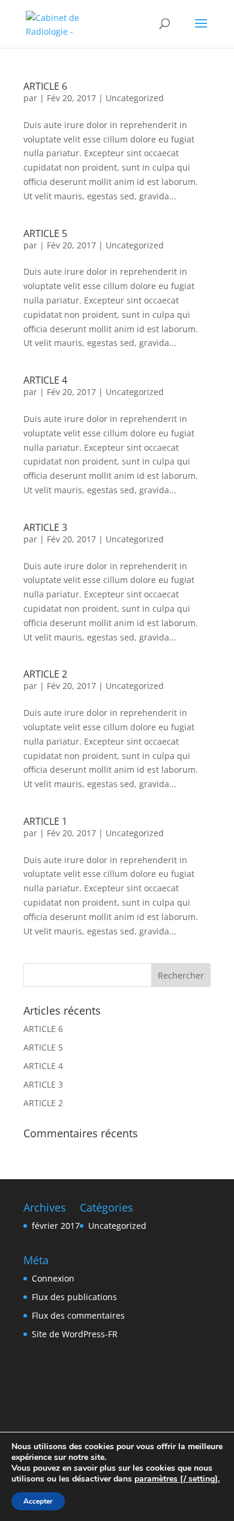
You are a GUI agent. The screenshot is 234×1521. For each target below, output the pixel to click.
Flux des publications (74, 1297)
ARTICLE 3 (45, 527)
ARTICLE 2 (45, 674)
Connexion (53, 1278)
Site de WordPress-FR (75, 1334)
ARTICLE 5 (45, 233)
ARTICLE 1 (45, 821)
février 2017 (56, 1225)
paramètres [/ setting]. (177, 1479)
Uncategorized (135, 98)
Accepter (38, 1501)
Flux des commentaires (78, 1315)
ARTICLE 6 (45, 86)
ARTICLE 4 (45, 380)
